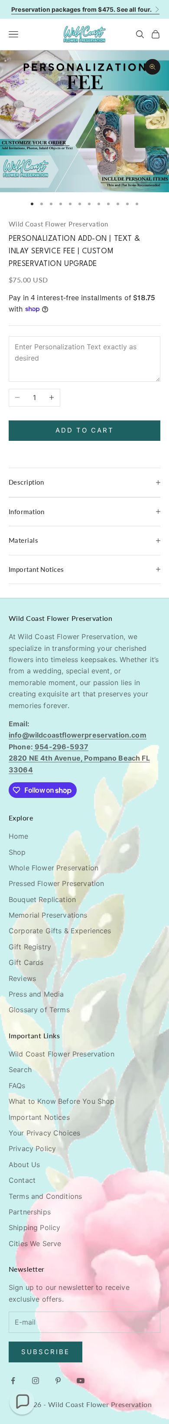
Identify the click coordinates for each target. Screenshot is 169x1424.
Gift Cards (26, 962)
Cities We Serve (35, 1243)
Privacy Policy (32, 1148)
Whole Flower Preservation (53, 867)
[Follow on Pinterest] (58, 1380)
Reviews (22, 978)
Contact (22, 1180)
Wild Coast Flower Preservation (58, 224)
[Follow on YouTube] (80, 1380)
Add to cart (84, 430)
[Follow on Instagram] (35, 1380)
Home (19, 836)
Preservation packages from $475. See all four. (81, 9)
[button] (22, 1401)
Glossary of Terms (39, 1009)
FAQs (17, 1085)
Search (20, 1069)
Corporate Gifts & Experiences (60, 930)
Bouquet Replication (42, 899)
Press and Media (36, 994)
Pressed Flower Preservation (56, 883)
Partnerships (30, 1211)
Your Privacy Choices (44, 1133)
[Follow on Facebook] (13, 1380)
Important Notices (39, 1117)
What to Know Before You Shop (61, 1101)
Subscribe (45, 1352)
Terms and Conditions (45, 1196)
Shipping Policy (34, 1227)
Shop (17, 852)
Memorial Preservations (48, 915)
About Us (24, 1164)
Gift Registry (30, 946)
